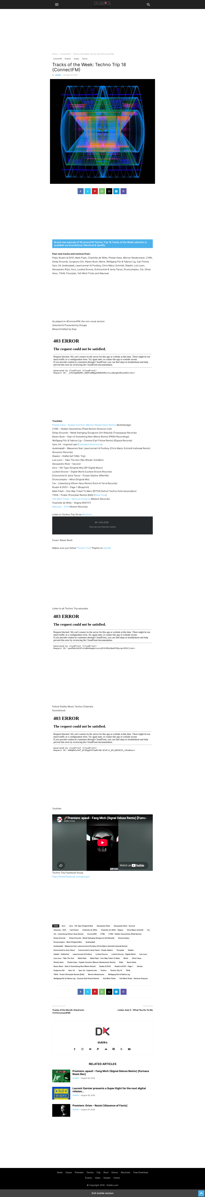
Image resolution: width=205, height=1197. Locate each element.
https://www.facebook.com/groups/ (70, 876)
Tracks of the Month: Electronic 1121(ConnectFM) (68, 1011)
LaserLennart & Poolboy (82, 954)
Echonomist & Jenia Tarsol (64, 950)
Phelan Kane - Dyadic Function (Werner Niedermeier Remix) (91, 962)
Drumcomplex (123, 938)
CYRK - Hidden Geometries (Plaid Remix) (125, 934)
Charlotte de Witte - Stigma (112, 930)
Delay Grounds (59, 938)
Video (97, 1177)
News (60, 1172)
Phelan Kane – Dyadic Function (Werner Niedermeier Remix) (84, 425)
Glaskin (131, 950)
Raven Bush (131, 962)
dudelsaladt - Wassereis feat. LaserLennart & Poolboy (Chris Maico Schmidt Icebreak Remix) (90, 946)
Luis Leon (143, 954)
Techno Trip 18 (116, 970)
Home (54, 54)
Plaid (121, 962)
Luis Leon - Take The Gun (64, 958)
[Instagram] (82, 1049)
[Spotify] (114, 1049)
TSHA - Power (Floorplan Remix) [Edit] (69, 974)
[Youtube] (129, 1049)
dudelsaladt (90, 942)
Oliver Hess (136, 958)
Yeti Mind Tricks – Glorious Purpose (71, 498)
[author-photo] (102, 1038)
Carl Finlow (74, 930)
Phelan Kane (59, 962)
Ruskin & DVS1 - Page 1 (124, 966)
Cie (148, 930)
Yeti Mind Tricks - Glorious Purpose (133, 978)
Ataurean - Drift (60, 930)
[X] (88, 191)
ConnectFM (65, 54)
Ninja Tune (100, 495)
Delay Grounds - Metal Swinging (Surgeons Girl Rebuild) (91, 938)
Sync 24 (71, 970)
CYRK (102, 934)
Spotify (107, 548)
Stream (76, 59)
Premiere (79, 1172)
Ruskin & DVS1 (105, 966)
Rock (106, 1172)
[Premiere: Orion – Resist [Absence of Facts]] (61, 1111)
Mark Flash (82, 958)
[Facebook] (81, 191)
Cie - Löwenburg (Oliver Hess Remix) (68, 934)
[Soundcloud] (106, 1049)
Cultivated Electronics (89, 444)
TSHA (128, 970)
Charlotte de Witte (89, 930)
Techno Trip (84, 548)
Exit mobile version (102, 1193)
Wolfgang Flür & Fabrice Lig (119, 974)
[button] (56, 4)
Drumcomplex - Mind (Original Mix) (68, 942)
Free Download (140, 1172)
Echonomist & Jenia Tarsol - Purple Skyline (95, 950)
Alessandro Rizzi (103, 926)
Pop (99, 1172)
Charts (116, 1177)
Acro (63, 926)
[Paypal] (98, 1049)
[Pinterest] (95, 191)
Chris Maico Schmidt (135, 930)
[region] (102, 218)
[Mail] (90, 1049)
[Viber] (124, 191)
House (69, 1172)
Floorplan (120, 950)
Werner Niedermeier (96, 974)
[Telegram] (116, 191)
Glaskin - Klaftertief (61, 954)
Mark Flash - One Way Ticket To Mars (105, 958)
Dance (115, 1172)
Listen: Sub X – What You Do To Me (135, 1010)
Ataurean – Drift (60, 506)
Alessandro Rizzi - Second (124, 926)
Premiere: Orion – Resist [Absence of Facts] (99, 1105)
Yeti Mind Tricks (109, 978)
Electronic (125, 1172)
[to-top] (201, 1192)
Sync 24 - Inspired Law (87, 970)
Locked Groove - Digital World (124, 954)
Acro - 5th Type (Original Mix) (81, 926)
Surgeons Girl (59, 970)
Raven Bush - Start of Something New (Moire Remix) (75, 966)
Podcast (68, 59)
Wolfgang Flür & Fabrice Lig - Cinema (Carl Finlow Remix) (76, 978)
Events (88, 1177)
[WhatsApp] (102, 191)
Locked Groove (102, 954)
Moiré (126, 958)
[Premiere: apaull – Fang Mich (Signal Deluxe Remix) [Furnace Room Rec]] (61, 1076)
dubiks (58, 75)
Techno (84, 59)
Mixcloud (87, 514)
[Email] (109, 191)
